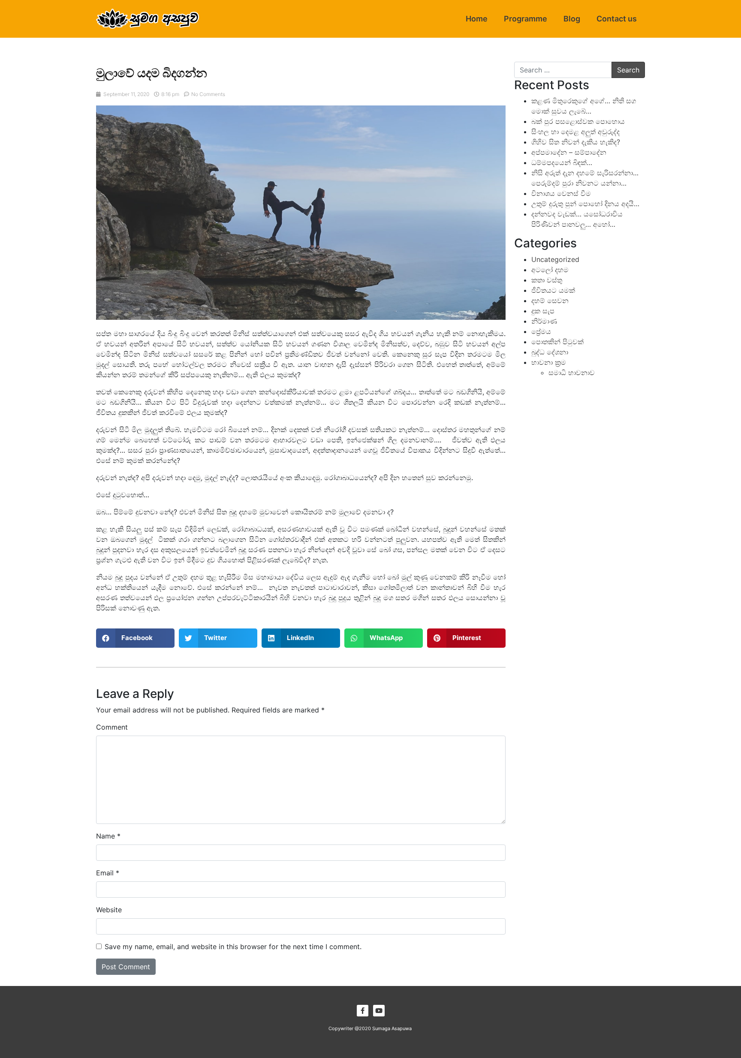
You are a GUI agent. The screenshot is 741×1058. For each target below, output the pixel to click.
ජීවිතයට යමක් (553, 290)
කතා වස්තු (546, 280)
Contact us (616, 18)
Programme (525, 18)
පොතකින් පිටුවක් (557, 341)
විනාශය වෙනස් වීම (561, 193)
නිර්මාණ (544, 321)
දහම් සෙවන (550, 300)
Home (477, 18)
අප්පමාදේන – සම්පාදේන (568, 152)
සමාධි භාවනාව (571, 372)
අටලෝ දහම (550, 269)
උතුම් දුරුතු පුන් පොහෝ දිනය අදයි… (585, 203)
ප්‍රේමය (541, 331)
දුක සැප (542, 311)
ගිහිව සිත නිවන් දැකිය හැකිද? (575, 142)
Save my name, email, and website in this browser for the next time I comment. (233, 946)
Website (109, 909)
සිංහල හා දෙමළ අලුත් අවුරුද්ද (575, 131)
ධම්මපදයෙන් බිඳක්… (561, 162)
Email (107, 873)
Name (108, 836)
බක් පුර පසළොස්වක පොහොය (578, 121)
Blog (571, 18)
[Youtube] (379, 1010)
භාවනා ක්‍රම (548, 362)
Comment (112, 727)
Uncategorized (555, 259)
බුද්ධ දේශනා (549, 352)
